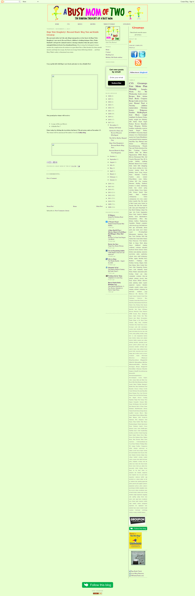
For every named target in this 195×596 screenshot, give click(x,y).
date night (139, 459)
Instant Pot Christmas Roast (115, 217)
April (111, 171)
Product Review (134, 124)
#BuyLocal (131, 294)
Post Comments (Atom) (62, 211)
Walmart (138, 223)
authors (130, 450)
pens (138, 483)
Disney (145, 155)
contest (145, 199)
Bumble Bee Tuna (133, 386)
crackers (131, 329)
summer (145, 177)
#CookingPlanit (143, 232)
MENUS (80, 24)
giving (134, 333)
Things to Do (136, 320)
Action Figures (142, 377)
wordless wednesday (135, 128)
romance (131, 135)
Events (145, 302)
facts (134, 464)
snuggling (145, 494)
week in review (143, 353)
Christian (138, 236)
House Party (132, 214)
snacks (131, 137)
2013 (110, 192)
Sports (134, 168)
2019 (110, 117)
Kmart (145, 133)
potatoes (145, 483)
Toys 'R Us (143, 159)
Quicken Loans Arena (134, 428)
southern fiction (143, 349)
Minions (135, 417)
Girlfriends (131, 307)
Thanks (130, 320)
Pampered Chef (143, 419)
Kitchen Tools (133, 216)
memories (144, 252)
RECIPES (92, 24)
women (135, 512)
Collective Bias (142, 298)
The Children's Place (138, 437)
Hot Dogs (138, 309)
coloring (140, 457)
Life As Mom (112, 259)
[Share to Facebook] (54, 162)
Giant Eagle (143, 122)
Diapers (141, 263)
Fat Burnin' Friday (141, 117)
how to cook (132, 336)
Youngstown (144, 446)
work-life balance (141, 512)
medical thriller (133, 340)
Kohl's (141, 238)
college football (133, 457)
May (111, 168)
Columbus (131, 300)
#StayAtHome (133, 179)
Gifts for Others (141, 152)
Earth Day (131, 302)
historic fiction (143, 249)
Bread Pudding (137, 384)
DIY (136, 181)
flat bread (141, 464)
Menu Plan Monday (138, 88)
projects (145, 486)
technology (144, 256)
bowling (131, 274)
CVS (68, 24)
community (132, 276)
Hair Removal (132, 406)
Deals (131, 98)
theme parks (135, 501)
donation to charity (134, 185)
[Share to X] (52, 162)
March (112, 174)
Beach (130, 382)
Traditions (144, 183)
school (140, 188)
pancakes (136, 342)
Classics (136, 388)
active (145, 324)
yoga (146, 291)
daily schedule (137, 329)
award (134, 450)
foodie (145, 464)
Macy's (141, 413)
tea (146, 289)
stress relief (137, 256)
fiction (145, 96)
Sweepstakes (144, 318)
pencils (134, 483)
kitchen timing (136, 338)
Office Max (143, 219)
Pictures (135, 192)
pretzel (135, 344)
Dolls (145, 263)
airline (130, 448)
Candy (130, 296)
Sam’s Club (137, 430)
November (113, 125)
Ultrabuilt (145, 322)
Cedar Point (144, 296)
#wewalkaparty (132, 377)
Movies (131, 157)
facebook (131, 249)
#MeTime (145, 362)
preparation (131, 486)
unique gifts (132, 353)
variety (137, 508)
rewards (131, 492)
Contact (108, 52)
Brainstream (141, 382)
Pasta (141, 311)
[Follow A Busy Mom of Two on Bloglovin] (139, 73)
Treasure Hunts (140, 439)
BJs (136, 294)
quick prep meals (134, 230)
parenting (141, 342)
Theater (135, 271)
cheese (131, 245)
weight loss (137, 119)
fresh (137, 466)
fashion (136, 331)
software (136, 289)
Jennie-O (139, 214)
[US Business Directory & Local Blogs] (97, 594)
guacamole (131, 468)
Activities (131, 190)
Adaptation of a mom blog (115, 278)
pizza (138, 177)
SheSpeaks (144, 313)
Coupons (144, 98)
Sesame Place (137, 313)
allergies (136, 448)
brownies (138, 455)
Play (139, 201)
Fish (139, 395)
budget (142, 455)
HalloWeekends (138, 408)
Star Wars (144, 316)
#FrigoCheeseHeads (134, 360)
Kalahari (145, 214)
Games (145, 190)
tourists (139, 503)
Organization (133, 155)
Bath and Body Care (142, 380)
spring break (140, 497)
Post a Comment (52, 178)
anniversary (141, 448)
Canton (134, 296)
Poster (130, 426)
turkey (130, 201)
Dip (146, 236)
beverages (131, 327)
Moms (130, 174)
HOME (57, 24)
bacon (138, 450)
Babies (145, 179)
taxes (130, 501)
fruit (140, 225)
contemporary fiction (138, 196)
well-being (144, 510)
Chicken (131, 181)
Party (130, 241)
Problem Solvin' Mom (115, 276)
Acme (140, 179)
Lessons (136, 413)
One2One (132, 141)
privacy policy (139, 486)
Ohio (134, 267)
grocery (142, 278)
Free (131, 86)
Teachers (145, 241)
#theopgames (132, 234)
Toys (137, 141)
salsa (142, 492)
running (137, 170)
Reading (138, 183)
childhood (137, 245)
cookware (138, 247)
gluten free (144, 466)
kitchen (131, 252)
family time (133, 188)
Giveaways (142, 83)
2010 (110, 201)
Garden (131, 238)
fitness (136, 464)
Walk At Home (134, 243)
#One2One (144, 364)
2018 (110, 119)
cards (136, 327)
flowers (137, 249)
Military (142, 415)
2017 (110, 122)
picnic (145, 342)
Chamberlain (141, 386)
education (144, 247)
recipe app (144, 344)
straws (130, 499)
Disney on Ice (143, 300)
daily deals (133, 166)
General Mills (143, 402)
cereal (131, 139)
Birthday (131, 172)
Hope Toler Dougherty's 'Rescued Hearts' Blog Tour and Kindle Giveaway (73, 33)
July (111, 165)
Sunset (138, 435)
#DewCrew (132, 358)
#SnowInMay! (132, 369)
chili (139, 327)
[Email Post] (78, 166)
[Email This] (48, 162)
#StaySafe (144, 369)
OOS (139, 417)
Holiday (144, 126)
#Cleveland (144, 355)
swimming (142, 289)
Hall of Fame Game (142, 406)
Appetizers (140, 234)
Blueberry (141, 294)
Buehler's (131, 261)
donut (130, 331)
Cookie (145, 163)
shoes (146, 347)
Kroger (145, 172)
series (145, 287)
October (112, 156)
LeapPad (131, 413)
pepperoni (131, 285)
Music (137, 115)
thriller (137, 161)
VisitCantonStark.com (142, 441)
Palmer (145, 238)
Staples (134, 435)
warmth (142, 508)
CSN (146, 294)
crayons (135, 459)
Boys (145, 258)
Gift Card (141, 404)
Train (134, 439)
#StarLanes (139, 369)
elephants (135, 461)
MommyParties (133, 219)
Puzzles (145, 267)
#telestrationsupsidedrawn (135, 375)
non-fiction (132, 254)
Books (137, 98)
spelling (134, 497)
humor (135, 280)
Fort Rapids (132, 397)
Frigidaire (131, 399)
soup (138, 349)
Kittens (138, 411)
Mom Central (140, 265)
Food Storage (144, 395)
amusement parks (142, 271)
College (141, 388)
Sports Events (137, 316)
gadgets (131, 278)
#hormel (131, 163)
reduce (137, 490)
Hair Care (144, 307)
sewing (145, 492)
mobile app (144, 477)
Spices (130, 316)
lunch (146, 474)
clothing (139, 168)
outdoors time (134, 481)
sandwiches (144, 254)
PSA (136, 419)
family (131, 119)
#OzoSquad (132, 366)
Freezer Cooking (142, 397)
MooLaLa (136, 311)
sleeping (131, 289)
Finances (131, 395)
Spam (130, 435)
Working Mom (143, 444)
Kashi (134, 411)
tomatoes (141, 501)
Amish (131, 130)
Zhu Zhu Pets (138, 205)
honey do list (133, 470)
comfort (145, 457)
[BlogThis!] (50, 162)
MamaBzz (144, 124)
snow (141, 230)
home (130, 280)
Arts (134, 212)
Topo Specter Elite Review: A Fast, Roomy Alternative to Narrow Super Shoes (116, 288)
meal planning (137, 252)
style (134, 499)
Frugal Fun (137, 399)
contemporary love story (136, 199)
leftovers (145, 280)
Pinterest (145, 311)
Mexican (131, 311)
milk (130, 208)
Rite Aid (144, 157)
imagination (140, 336)
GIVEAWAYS (126, 24)
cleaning (145, 245)
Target (131, 126)
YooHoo (138, 446)
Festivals (145, 393)
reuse (146, 490)
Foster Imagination (141, 212)
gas (140, 466)
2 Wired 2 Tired (113, 222)
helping (141, 468)
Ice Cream (137, 137)
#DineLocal (144, 358)
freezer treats (132, 466)
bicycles (143, 452)
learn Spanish (132, 474)
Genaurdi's (136, 402)
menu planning (133, 283)
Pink (142, 422)
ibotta (143, 470)
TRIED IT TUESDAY (109, 24)
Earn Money (132, 265)
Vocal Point (132, 444)
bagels (141, 450)
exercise (144, 128)
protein (139, 344)
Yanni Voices (140, 324)
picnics (130, 344)
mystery (131, 170)
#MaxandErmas (138, 362)
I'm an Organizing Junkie (116, 251)
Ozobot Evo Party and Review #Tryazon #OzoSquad (116, 133)
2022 (110, 108)
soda (130, 497)
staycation (138, 351)
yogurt (131, 232)
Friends (145, 146)
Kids (138, 96)
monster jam (140, 340)
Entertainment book (139, 302)
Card (133, 236)
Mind (130, 417)
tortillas (134, 503)
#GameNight (142, 208)
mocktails (131, 479)
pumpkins (142, 488)
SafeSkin (131, 430)
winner (145, 230)
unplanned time (143, 505)
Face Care (139, 393)
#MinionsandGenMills (134, 364)
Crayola (131, 159)
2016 (110, 184)
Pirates (145, 422)
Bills (134, 382)
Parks (134, 422)
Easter (130, 393)
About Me (144, 170)
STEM (130, 313)
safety (138, 254)
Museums (131, 183)
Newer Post (50, 206)
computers (144, 223)
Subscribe (116, 83)
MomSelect (143, 137)
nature (140, 283)
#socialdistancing (134, 146)
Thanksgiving (143, 221)
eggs (137, 225)
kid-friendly (139, 227)
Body (136, 382)
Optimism (131, 419)
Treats (142, 320)
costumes (138, 276)
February (113, 177)
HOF (146, 404)
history (145, 468)
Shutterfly (140, 269)
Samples (144, 89)
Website (141, 141)
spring (145, 188)
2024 (110, 102)
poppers (141, 483)
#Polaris (138, 366)
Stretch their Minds (134, 318)
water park (135, 208)
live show (144, 168)
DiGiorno (135, 391)
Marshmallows (143, 216)
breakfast (144, 194)
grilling (137, 333)
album (145, 243)
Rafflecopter (144, 428)
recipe (131, 161)
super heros (138, 499)
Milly (146, 415)
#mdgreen (131, 371)
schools (131, 256)
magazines (131, 477)
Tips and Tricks (134, 148)
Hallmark (131, 408)
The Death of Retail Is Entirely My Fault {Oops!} (116, 270)
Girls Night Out (138, 307)
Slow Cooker (139, 433)
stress (142, 351)
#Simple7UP (144, 366)
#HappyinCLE (143, 360)
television (131, 291)
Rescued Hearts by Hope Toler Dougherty (116, 151)
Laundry (135, 201)
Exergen (134, 393)
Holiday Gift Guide (115, 128)
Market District (136, 415)
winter (137, 355)
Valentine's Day (133, 324)
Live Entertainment (141, 135)
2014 (110, 189)
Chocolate (140, 133)
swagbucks (144, 499)
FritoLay (138, 305)
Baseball (141, 258)
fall (133, 331)
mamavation (133, 108)
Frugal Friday (141, 130)
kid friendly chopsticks (141, 472)
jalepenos (131, 472)
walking (144, 161)
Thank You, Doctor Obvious (116, 246)
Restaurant (137, 157)
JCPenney (144, 309)
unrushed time (132, 508)
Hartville (131, 309)
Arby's (130, 380)
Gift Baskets (136, 404)
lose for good (140, 474)
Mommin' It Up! (113, 267)
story (146, 497)
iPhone (139, 280)
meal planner (143, 338)
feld (139, 166)
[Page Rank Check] (135, 571)
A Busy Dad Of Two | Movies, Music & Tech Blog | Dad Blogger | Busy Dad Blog (117, 233)
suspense (144, 139)
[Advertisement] (58, 192)
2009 (110, 204)
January (112, 180)
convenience (144, 327)
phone (145, 227)
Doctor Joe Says (113, 244)
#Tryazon (144, 144)
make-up (138, 477)
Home (75, 206)
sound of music (133, 349)
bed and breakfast (133, 452)
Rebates (131, 221)
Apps (130, 212)
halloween (144, 225)
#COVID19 (132, 133)
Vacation (131, 177)
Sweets (131, 437)
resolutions (141, 490)
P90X (140, 155)
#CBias (131, 258)
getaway (136, 278)
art (146, 448)
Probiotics (135, 426)
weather (137, 353)
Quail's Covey (143, 426)
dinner (131, 144)
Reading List (110, 55)
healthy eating (143, 333)
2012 (110, 195)
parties (130, 483)
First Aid (136, 395)
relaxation (131, 347)
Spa (146, 433)
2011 (110, 198)
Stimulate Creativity (141, 174)
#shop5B (136, 371)
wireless (131, 512)
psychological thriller (134, 488)
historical (142, 148)
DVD (143, 236)
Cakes (130, 168)
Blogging (137, 126)
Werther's (137, 444)
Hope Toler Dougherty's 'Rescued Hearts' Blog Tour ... (116, 145)
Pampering (139, 267)
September (113, 159)
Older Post (99, 206)
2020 (110, 114)
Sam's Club (132, 269)
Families (132, 112)
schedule (137, 347)
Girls (134, 238)
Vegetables (132, 223)
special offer (132, 351)
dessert (134, 225)
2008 (110, 207)
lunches (145, 205)
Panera (130, 422)
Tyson (145, 320)
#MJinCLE (131, 362)
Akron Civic (138, 163)
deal (146, 141)
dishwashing (144, 329)
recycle (133, 490)
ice (146, 470)
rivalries (135, 492)
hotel (139, 470)
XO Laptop (132, 446)
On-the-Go (144, 417)
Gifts (130, 192)
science (141, 287)
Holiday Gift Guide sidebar (114, 57)
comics (130, 459)
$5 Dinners (111, 215)
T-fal (140, 241)
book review (142, 94)
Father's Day (132, 305)
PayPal (138, 422)
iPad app (132, 227)
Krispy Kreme (143, 411)
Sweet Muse (144, 435)
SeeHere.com (132, 433)
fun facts (140, 331)
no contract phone (138, 479)
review (141, 101)
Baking (137, 190)
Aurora (134, 380)
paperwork (144, 481)
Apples (136, 258)
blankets (134, 455)
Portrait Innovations (142, 424)
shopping (144, 166)
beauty (145, 450)
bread (136, 274)
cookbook (131, 247)
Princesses (135, 241)
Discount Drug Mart (142, 391)
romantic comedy (134, 287)
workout (139, 291)
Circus (141, 190)
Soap (144, 433)
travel (145, 351)
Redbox (137, 221)
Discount (137, 159)
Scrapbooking (144, 430)
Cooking (136, 150)
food (130, 115)
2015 (110, 186)
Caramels (138, 296)
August (112, 162)
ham (146, 278)
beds (139, 452)
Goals (137, 238)
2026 (110, 96)
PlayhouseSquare (133, 424)
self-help (142, 347)
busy (146, 455)
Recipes (132, 96)
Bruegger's (144, 384)
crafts (130, 225)
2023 (110, 105)
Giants (130, 404)
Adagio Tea (144, 210)
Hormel (136, 103)
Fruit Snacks (144, 305)
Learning (144, 181)
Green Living (138, 172)
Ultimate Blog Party (135, 322)
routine (139, 492)
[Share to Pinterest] (56, 162)
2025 (110, 99)
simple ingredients (137, 494)
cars (141, 274)
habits (136, 468)
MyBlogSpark (142, 112)
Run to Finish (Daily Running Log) (114, 283)
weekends (131, 355)
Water (137, 194)
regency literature (141, 285)
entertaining (144, 185)
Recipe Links (134, 101)
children (144, 105)
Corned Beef (137, 300)
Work (141, 243)
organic (145, 283)
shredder (131, 494)
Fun (140, 181)
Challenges (131, 298)
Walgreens (143, 110)
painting (140, 481)
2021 (110, 111)
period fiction (137, 139)
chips (145, 274)
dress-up (145, 276)
